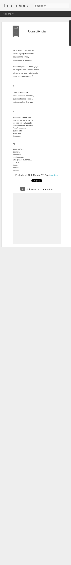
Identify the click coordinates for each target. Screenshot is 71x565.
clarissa (54, 175)
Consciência (37, 31)
